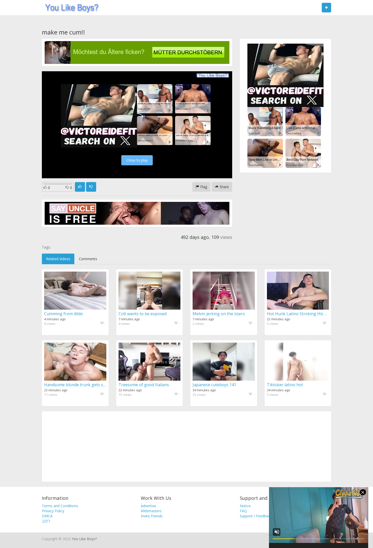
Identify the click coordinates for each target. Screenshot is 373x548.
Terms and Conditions (60, 505)
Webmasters (151, 510)
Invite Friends (152, 516)
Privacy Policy (53, 510)
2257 (46, 521)
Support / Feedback (256, 516)
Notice (245, 505)
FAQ (243, 510)
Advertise (148, 505)
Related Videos (58, 258)
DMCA (47, 516)
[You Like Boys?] (70, 7)
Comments (88, 258)
